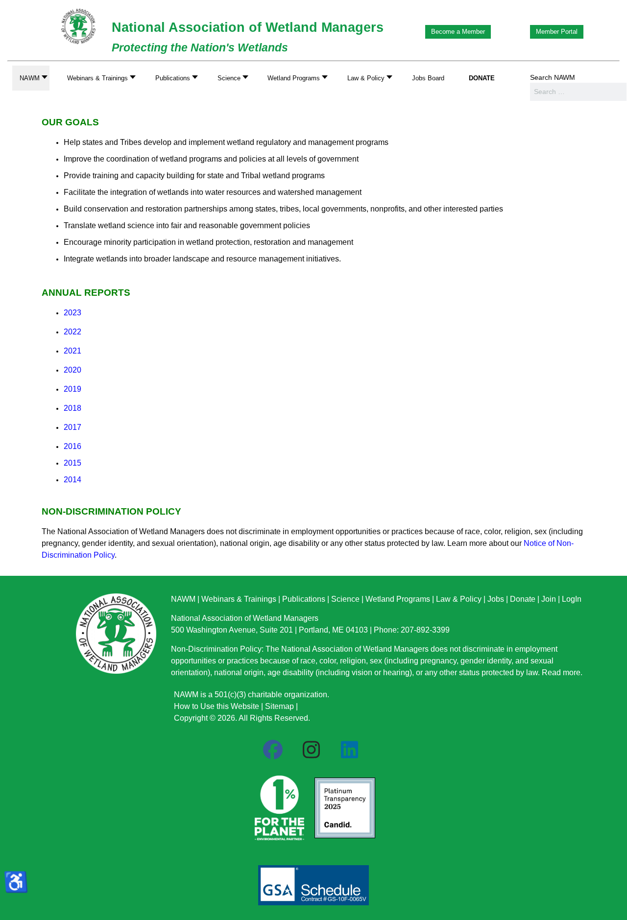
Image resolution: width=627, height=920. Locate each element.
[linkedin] (349, 750)
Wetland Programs (397, 599)
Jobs (495, 599)
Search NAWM (552, 77)
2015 (72, 463)
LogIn (571, 599)
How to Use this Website (216, 706)
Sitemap (279, 706)
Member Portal (557, 31)
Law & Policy (459, 599)
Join (548, 599)
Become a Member (458, 31)
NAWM (183, 599)
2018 (72, 408)
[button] (99, 78)
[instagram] (311, 750)
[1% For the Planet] (278, 805)
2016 (72, 446)
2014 (72, 479)
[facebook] (273, 750)
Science (345, 599)
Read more (561, 672)
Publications (303, 599)
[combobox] (578, 92)
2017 (72, 427)
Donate (522, 599)
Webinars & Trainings (238, 599)
